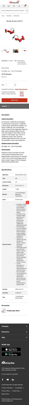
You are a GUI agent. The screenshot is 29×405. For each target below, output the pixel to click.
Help (3, 337)
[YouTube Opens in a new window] (8, 380)
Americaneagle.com (7, 401)
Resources (5, 332)
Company (5, 326)
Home (3, 15)
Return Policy (5, 394)
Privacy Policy (6, 391)
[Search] (26, 11)
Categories (9, 15)
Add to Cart (14, 100)
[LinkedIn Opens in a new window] (13, 380)
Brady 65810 (16, 15)
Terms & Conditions (7, 388)
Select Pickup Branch (21, 89)
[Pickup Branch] (19, 6)
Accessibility (18, 388)
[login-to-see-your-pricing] (14, 6)
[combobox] (13, 11)
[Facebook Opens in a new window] (3, 380)
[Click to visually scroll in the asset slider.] (2, 51)
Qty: (3, 85)
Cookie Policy (16, 391)
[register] (8, 6)
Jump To (4, 106)
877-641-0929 (6, 374)
